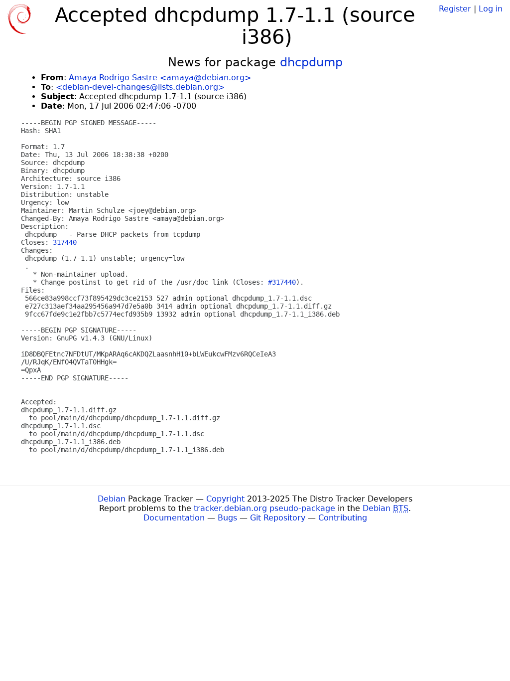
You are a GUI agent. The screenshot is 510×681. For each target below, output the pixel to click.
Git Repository (277, 517)
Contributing (342, 517)
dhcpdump (311, 62)
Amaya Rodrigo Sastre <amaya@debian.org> (160, 77)
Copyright (225, 499)
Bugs (227, 517)
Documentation (174, 517)
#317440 (282, 282)
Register (455, 8)
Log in (491, 8)
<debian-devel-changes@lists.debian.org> (140, 87)
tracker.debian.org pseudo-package (264, 508)
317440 (65, 242)
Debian (112, 499)
